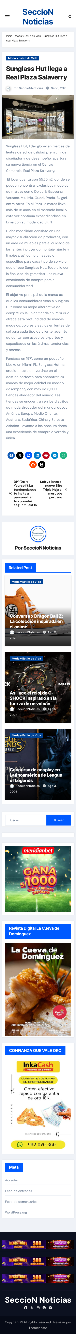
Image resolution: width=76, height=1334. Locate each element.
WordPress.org (16, 1212)
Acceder (11, 1180)
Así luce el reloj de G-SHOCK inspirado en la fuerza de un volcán (33, 698)
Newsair (59, 1322)
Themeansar (38, 1328)
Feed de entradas (18, 1191)
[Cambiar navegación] (7, 16)
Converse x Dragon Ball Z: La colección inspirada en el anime (36, 621)
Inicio (9, 36)
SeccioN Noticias (38, 16)
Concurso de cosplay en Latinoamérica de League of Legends (36, 775)
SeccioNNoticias (31, 88)
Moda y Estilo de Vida (28, 36)
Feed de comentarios (21, 1202)
